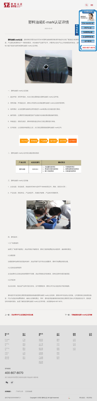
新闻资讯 (74, 334)
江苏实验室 (28, 391)
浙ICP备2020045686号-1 (13, 397)
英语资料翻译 (41, 362)
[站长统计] (69, 398)
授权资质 (58, 349)
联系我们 (58, 357)
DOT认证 (7, 344)
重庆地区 (24, 349)
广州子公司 (19, 391)
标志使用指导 (41, 349)
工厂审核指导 (41, 344)
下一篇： (78, 314)
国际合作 (58, 353)
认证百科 (74, 349)
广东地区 (24, 340)
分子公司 (58, 344)
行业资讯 (74, 344)
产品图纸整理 (41, 357)
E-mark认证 (7, 340)
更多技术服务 (41, 340)
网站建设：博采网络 (85, 397)
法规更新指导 (41, 353)
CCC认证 (7, 349)
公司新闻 (74, 340)
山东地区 (24, 353)
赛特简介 (58, 340)
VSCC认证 (7, 353)
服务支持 (41, 334)
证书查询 (90, 334)
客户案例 (24, 334)
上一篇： (19, 314)
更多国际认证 (7, 357)
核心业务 (7, 334)
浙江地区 (24, 357)
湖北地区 (24, 344)
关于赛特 (58, 334)
